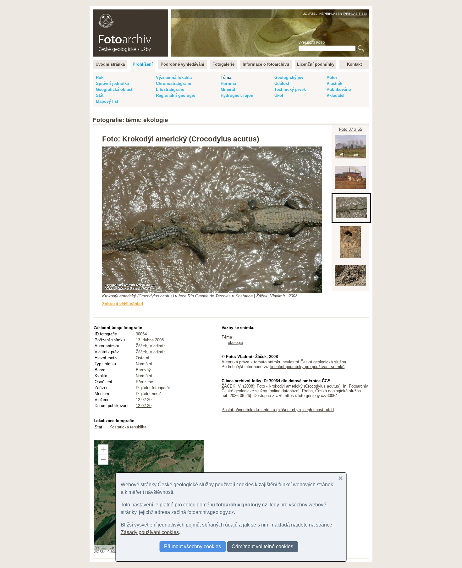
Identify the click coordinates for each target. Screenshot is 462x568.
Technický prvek (290, 89)
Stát (99, 95)
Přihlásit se (355, 13)
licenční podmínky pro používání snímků (307, 366)
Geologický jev (288, 77)
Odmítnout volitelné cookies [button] (262, 546)
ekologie (235, 342)
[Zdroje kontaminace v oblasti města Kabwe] (350, 189)
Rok (99, 77)
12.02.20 (143, 405)
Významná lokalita (174, 77)
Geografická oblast (114, 89)
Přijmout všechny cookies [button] (192, 546)
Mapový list (107, 101)
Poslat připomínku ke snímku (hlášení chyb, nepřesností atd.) (278, 409)
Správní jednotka (112, 83)
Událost (281, 83)
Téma (226, 77)
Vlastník (334, 83)
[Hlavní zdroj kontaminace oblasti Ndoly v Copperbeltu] (350, 158)
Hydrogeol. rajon (237, 95)
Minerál (228, 89)
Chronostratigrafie (173, 83)
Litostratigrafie (170, 89)
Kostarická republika (127, 427)
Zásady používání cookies (150, 532)
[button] (103, 449)
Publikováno (339, 89)
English (160, 12)
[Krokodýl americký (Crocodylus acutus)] (351, 218)
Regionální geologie (175, 95)
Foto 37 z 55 (350, 129)
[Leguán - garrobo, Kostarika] (350, 258)
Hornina (228, 83)
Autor (332, 77)
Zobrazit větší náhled (122, 303)
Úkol (278, 95)
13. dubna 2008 (150, 340)
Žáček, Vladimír (150, 346)
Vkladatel (335, 95)
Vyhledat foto (312, 42)
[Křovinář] (350, 286)
